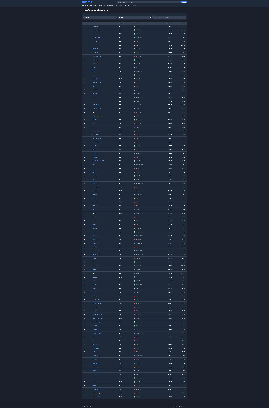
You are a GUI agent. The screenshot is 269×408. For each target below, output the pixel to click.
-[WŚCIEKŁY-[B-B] (97, 307)
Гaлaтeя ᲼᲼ (96, 370)
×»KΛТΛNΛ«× (96, 344)
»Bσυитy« (95, 262)
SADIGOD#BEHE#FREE (98, 333)
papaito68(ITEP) (96, 26)
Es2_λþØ (95, 41)
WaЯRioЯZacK (96, 104)
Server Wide (119, 5)
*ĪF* (94, 340)
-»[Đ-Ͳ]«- (95, 119)
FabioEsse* (95, 145)
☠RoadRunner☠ (96, 30)
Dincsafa (95, 296)
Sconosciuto (95, 190)
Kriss (94, 71)
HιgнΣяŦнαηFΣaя (97, 303)
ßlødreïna (95, 288)
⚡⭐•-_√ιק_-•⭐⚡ (97, 393)
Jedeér (94, 172)
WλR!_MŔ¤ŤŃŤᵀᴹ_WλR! (98, 389)
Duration (120, 15)
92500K (94, 217)
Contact (175, 406)
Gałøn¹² (94, 67)
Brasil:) (94, 164)
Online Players (85, 5)
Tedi (94, 378)
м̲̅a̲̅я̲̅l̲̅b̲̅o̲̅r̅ (94, 86)
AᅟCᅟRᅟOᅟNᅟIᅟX (95, 284)
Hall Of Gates (102, 5)
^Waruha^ (95, 247)
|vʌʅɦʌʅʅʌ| (95, 168)
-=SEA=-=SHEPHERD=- (98, 60)
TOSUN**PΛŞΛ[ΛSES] (98, 318)
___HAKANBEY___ (96, 348)
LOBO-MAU (95, 153)
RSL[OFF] (95, 258)
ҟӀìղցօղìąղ (95, 33)
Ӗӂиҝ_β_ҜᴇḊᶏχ (96, 325)
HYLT (94, 351)
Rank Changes (127, 5)
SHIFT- (94, 127)
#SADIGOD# (95, 183)
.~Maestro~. (95, 194)
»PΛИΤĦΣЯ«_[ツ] (97, 56)
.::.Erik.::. (94, 209)
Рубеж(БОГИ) (96, 329)
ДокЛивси (95, 337)
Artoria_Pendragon (97, 322)
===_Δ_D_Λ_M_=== (97, 52)
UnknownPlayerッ (97, 131)
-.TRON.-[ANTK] (96, 281)
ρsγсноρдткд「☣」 (97, 138)
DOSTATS (87, 2)
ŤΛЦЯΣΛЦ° (95, 48)
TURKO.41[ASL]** (97, 108)
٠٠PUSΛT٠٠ (95, 310)
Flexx (94, 149)
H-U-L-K (94, 45)
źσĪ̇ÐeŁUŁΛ (95, 363)
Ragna (94, 224)
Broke (94, 231)
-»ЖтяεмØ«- (95, 265)
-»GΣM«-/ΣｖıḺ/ (96, 355)
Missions (134, 5)
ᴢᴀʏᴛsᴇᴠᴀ (94, 75)
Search (184, 2)
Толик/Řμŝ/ (95, 277)
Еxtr (93, 179)
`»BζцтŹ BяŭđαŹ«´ (97, 314)
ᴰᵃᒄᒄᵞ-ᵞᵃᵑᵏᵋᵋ (95, 101)
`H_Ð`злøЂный (96, 93)
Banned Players (110, 5)
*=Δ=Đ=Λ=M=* (96, 187)
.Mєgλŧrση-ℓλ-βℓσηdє (98, 116)
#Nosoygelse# (96, 254)
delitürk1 (94, 385)
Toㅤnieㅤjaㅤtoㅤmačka (96, 250)
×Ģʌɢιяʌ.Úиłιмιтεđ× (97, 37)
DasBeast (95, 239)
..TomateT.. (95, 198)
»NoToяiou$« (96, 63)
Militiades (95, 228)
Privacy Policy (168, 406)
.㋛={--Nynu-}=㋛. (97, 396)
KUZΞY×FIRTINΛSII (97, 299)
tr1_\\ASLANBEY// (96, 134)
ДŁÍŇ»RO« (95, 235)
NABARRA (95, 202)
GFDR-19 (95, 292)
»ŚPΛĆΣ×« (95, 243)
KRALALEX (95, 157)
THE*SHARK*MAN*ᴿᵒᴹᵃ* (98, 160)
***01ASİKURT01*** (97, 142)
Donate (180, 406)
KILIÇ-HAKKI (95, 205)
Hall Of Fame (93, 5)
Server (84, 15)
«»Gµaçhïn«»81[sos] (97, 82)
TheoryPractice (96, 78)
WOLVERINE (95, 175)
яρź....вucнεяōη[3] (97, 220)
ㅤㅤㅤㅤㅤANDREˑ (94, 269)
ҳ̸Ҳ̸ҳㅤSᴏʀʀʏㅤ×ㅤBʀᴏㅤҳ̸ (96, 367)
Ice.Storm (95, 374)
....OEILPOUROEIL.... (97, 90)
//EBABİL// (95, 359)
